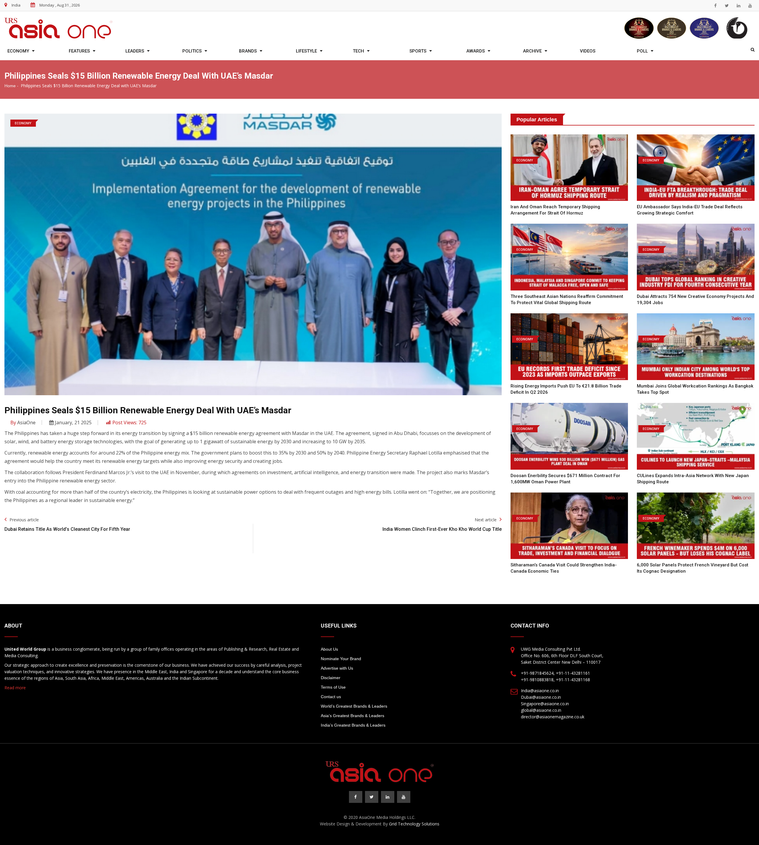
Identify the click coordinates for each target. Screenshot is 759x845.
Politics (192, 51)
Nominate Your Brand (341, 658)
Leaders (134, 51)
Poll (642, 51)
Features (79, 51)
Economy (18, 51)
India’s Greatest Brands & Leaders (353, 725)
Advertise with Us (337, 668)
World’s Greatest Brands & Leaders (354, 706)
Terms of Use (333, 687)
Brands (248, 51)
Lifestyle (306, 51)
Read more (15, 687)
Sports (417, 51)
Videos (587, 51)
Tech (358, 51)
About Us (329, 649)
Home (10, 85)
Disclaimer (330, 677)
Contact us (331, 696)
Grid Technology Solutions (414, 824)
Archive (532, 51)
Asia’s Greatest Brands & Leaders (352, 715)
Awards (475, 51)
